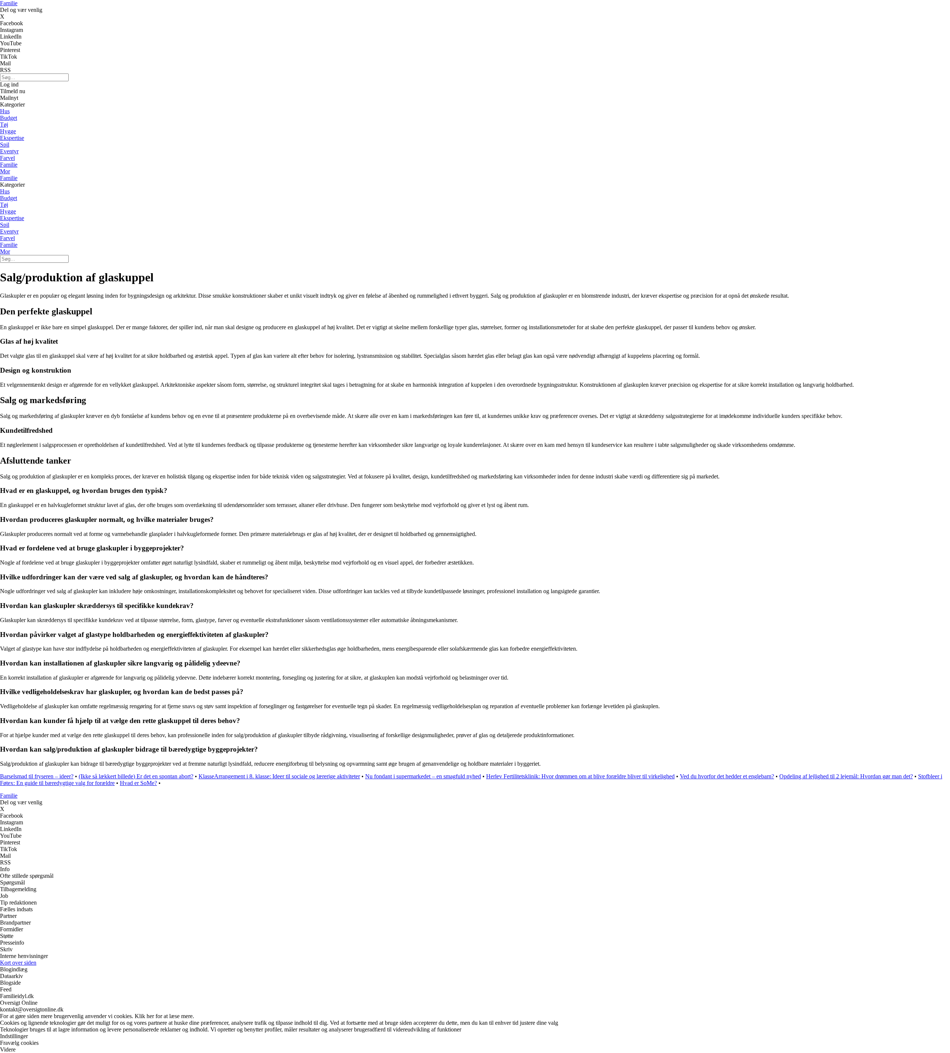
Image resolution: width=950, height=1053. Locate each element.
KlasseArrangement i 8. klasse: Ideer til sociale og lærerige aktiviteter (279, 776)
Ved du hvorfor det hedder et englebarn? (727, 776)
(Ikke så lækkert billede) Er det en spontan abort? (136, 776)
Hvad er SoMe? (138, 783)
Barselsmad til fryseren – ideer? (36, 776)
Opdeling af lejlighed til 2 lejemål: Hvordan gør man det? (846, 776)
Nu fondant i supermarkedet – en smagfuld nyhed (423, 776)
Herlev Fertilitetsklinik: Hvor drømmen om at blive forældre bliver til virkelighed (580, 776)
